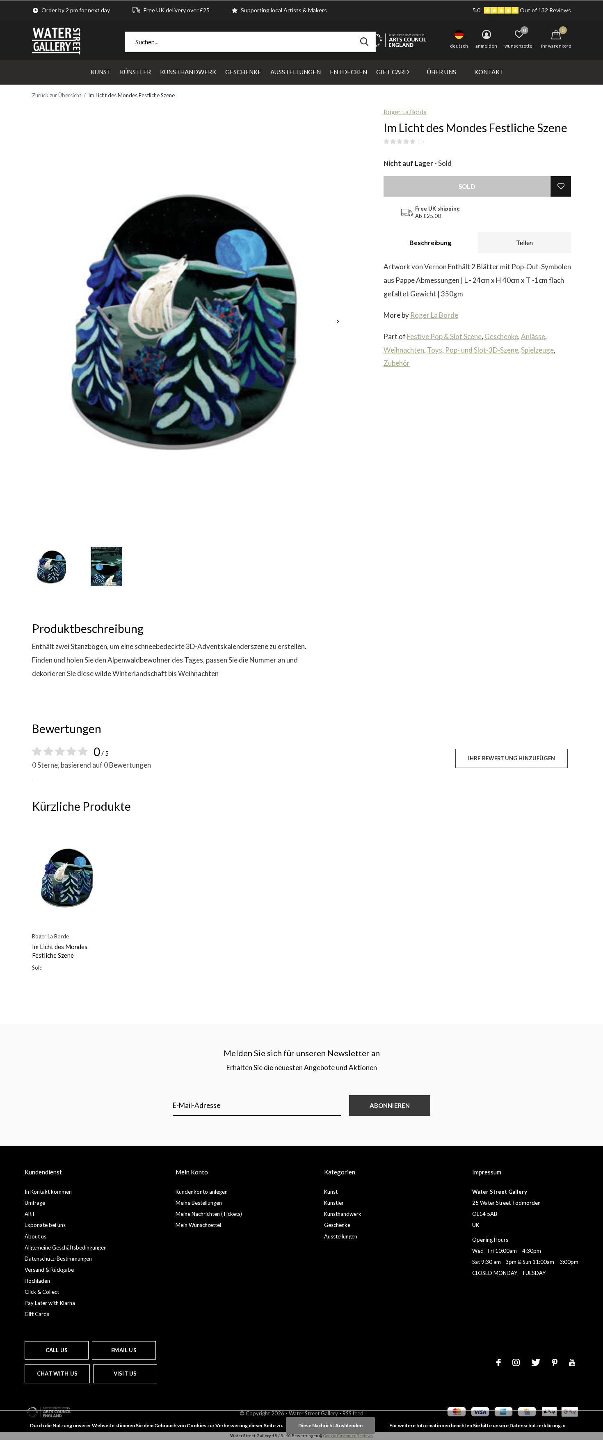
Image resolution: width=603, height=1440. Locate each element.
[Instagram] (516, 1362)
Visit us (125, 1373)
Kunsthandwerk (188, 72)
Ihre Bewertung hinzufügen (511, 758)
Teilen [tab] (524, 242)
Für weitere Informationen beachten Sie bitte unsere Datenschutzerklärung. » (477, 1425)
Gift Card (392, 72)
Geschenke (243, 72)
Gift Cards (37, 1314)
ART (30, 1214)
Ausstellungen (295, 72)
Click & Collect (42, 1292)
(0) (421, 141)
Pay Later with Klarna (50, 1303)
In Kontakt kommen (48, 1191)
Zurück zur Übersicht (56, 95)
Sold (467, 186)
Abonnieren (390, 1105)
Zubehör (397, 363)
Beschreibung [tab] (430, 242)
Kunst (101, 72)
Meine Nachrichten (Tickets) (209, 1214)
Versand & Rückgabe (49, 1269)
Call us (57, 1350)
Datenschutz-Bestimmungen (58, 1258)
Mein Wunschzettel (198, 1225)
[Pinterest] (554, 1362)
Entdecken (348, 72)
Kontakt (489, 72)
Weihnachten (404, 350)
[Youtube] (572, 1362)
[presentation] (338, 321)
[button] (52, 566)
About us (35, 1236)
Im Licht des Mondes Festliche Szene (59, 951)
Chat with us (57, 1373)
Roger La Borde (405, 111)
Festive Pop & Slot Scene (444, 336)
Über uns (441, 72)
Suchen (364, 42)
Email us (123, 1350)
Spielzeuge (537, 350)
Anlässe (533, 336)
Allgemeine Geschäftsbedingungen (66, 1247)
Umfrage (35, 1202)
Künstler (135, 72)
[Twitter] (535, 1362)
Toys (434, 350)
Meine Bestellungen (199, 1202)
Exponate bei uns (45, 1225)
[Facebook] (498, 1362)
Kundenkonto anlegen (202, 1191)
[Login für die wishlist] (560, 186)
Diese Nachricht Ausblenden (330, 1425)
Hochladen (37, 1280)
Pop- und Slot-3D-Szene (481, 350)
